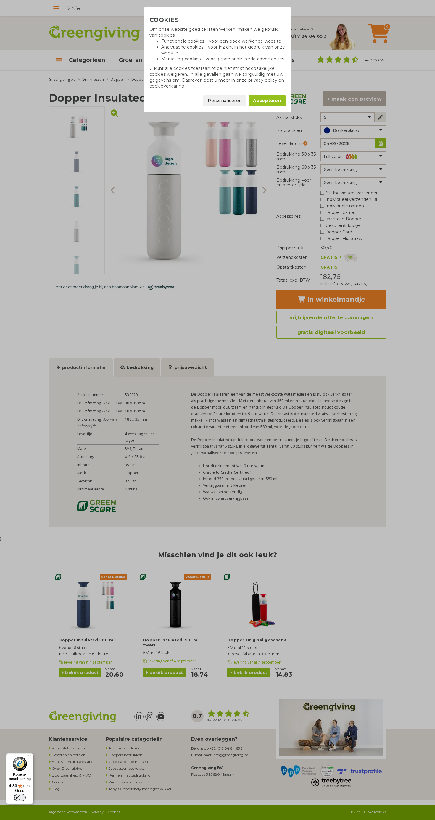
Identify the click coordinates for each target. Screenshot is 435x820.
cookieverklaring (166, 86)
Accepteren (267, 100)
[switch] (20, 797)
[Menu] (29, 757)
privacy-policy (262, 80)
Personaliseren (225, 100)
